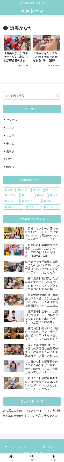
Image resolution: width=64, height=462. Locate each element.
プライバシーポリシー (17, 447)
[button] (58, 96)
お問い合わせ (47, 447)
